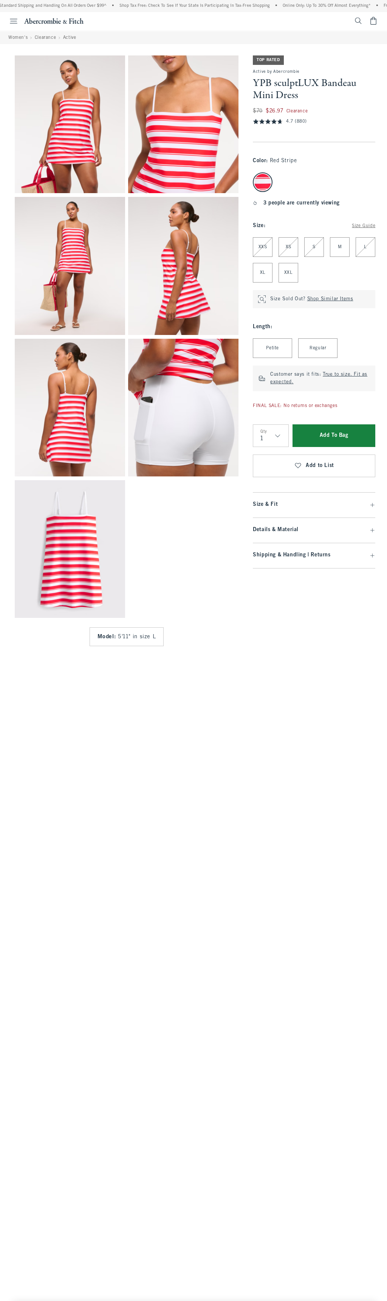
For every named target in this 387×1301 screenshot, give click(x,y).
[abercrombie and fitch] (54, 20)
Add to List (320, 465)
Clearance (45, 37)
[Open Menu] (10, 21)
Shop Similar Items (330, 299)
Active (69, 37)
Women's (18, 37)
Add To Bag (334, 435)
